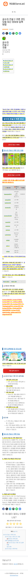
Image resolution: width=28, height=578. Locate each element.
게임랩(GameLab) (17, 4)
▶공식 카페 (14, 281)
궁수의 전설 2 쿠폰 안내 (9, 534)
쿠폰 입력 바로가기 (14, 371)
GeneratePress (14, 575)
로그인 (16, 564)
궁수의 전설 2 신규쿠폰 (14, 175)
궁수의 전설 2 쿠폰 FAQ (12, 434)
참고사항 (9, 546)
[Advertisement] (14, 88)
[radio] (7, 524)
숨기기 (15, 531)
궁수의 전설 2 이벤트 (14, 145)
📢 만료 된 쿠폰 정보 (12, 538)
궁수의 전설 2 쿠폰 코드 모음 (13, 150)
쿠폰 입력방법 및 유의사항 (12, 349)
